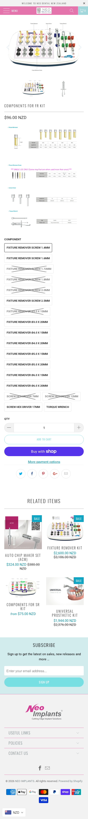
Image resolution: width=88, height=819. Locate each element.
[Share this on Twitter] (20, 473)
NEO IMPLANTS (24, 781)
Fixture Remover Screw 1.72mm (29, 268)
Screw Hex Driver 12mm (61, 396)
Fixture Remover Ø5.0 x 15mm (27, 353)
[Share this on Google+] (54, 473)
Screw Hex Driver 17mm (23, 407)
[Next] (79, 47)
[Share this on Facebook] (32, 473)
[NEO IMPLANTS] (44, 10)
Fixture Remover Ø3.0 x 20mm (27, 322)
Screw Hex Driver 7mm (22, 396)
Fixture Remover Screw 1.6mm (28, 258)
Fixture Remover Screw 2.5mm (28, 300)
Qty (7, 418)
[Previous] (8, 47)
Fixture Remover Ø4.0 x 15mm (27, 332)
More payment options (44, 462)
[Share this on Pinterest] (43, 473)
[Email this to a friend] (66, 473)
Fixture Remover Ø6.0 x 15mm (27, 375)
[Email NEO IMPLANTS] (47, 768)
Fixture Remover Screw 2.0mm (28, 290)
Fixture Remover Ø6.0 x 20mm (27, 385)
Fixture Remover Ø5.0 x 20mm (27, 364)
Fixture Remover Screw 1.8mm (28, 279)
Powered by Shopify (70, 781)
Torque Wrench (57, 407)
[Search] (73, 11)
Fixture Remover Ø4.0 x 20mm (27, 343)
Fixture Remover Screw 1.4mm (28, 247)
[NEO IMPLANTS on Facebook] (40, 768)
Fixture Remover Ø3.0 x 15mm (27, 311)
